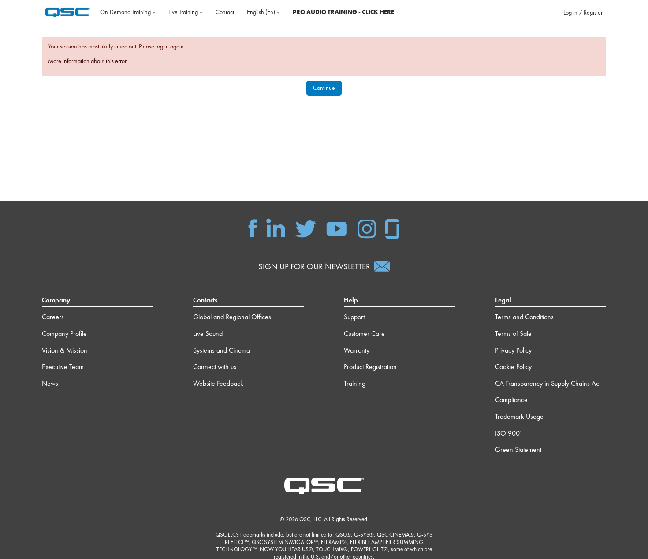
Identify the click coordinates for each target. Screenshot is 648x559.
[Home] (67, 11)
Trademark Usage (519, 416)
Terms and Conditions (524, 316)
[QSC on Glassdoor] (392, 227)
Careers (53, 316)
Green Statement (518, 449)
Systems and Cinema (221, 350)
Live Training (183, 12)
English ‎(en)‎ (261, 12)
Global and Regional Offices (232, 316)
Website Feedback (218, 383)
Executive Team (63, 366)
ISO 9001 (509, 433)
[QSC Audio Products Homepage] (324, 485)
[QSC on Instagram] (366, 227)
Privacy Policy (513, 350)
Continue (324, 88)
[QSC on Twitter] (306, 227)
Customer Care (364, 333)
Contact (225, 12)
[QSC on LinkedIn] (275, 227)
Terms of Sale (513, 333)
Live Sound (208, 333)
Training (354, 383)
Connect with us (214, 366)
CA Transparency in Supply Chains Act (547, 383)
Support (354, 316)
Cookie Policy (513, 366)
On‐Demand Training (126, 12)
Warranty (356, 350)
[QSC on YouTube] (336, 227)
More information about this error (87, 61)
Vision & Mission (64, 350)
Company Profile (64, 333)
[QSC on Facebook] (252, 227)
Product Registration (370, 366)
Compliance (511, 399)
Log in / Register (583, 12)
